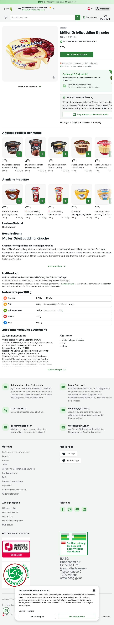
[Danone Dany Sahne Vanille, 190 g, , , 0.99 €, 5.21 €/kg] (58, 194)
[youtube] (77, 509)
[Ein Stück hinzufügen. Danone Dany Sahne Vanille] (65, 201)
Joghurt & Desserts (81, 122)
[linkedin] (84, 509)
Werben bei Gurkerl (78, 425)
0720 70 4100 (18, 408)
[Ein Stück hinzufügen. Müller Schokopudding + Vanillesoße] (88, 154)
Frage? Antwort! (77, 385)
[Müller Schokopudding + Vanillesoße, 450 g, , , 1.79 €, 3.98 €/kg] (81, 147)
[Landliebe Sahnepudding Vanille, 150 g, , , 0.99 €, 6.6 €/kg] (81, 194)
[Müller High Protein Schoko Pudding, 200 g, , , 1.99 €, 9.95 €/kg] (12, 147)
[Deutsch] (90, 9)
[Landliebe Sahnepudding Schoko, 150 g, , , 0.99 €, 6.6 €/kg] (12, 194)
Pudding (97, 122)
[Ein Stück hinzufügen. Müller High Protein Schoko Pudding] (19, 154)
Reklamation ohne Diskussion (27, 385)
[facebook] (62, 509)
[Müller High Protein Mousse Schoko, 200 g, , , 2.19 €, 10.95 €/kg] (35, 147)
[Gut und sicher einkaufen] (16, 575)
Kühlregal (64, 122)
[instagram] (70, 509)
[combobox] (42, 17)
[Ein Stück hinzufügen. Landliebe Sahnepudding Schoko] (19, 201)
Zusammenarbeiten (21, 425)
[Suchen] (77, 17)
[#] (74, 543)
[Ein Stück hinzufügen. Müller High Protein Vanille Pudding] (65, 154)
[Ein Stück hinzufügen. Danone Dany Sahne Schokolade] (42, 201)
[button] (103, 9)
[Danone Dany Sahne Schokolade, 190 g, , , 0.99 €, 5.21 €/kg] (35, 194)
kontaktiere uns (67, 284)
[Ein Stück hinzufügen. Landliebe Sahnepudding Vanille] (88, 201)
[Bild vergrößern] (54, 77)
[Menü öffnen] (6, 17)
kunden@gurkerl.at (79, 408)
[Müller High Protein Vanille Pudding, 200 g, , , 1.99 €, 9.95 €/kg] (58, 147)
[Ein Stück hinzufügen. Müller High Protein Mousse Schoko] (42, 154)
